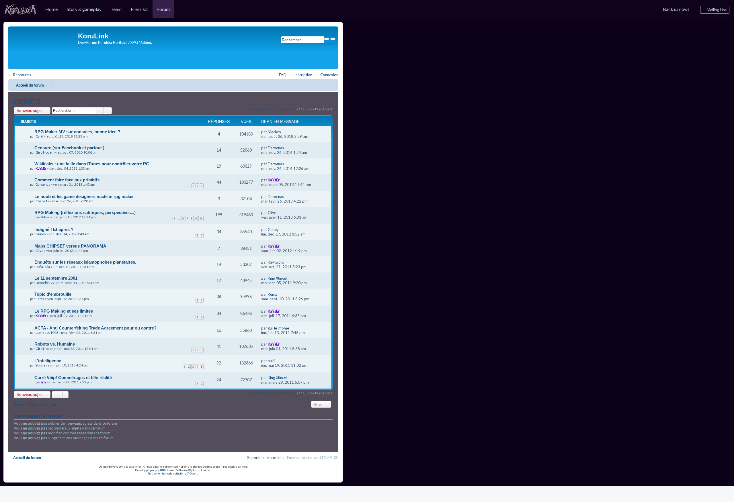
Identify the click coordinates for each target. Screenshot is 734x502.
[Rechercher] (326, 39)
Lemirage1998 (47, 332)
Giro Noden (45, 152)
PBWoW (112, 466)
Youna (40, 365)
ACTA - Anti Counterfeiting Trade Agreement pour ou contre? (95, 327)
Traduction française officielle (167, 473)
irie (43, 382)
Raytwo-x (276, 262)
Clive (272, 212)
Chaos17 (42, 201)
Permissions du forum (37, 417)
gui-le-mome (278, 328)
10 (201, 218)
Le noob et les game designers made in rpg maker (84, 196)
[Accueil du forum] (43, 46)
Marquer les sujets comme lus (273, 109)
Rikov (45, 217)
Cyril (39, 136)
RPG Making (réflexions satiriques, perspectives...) (85, 212)
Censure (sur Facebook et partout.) (69, 147)
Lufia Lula (43, 266)
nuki (271, 360)
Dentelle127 (45, 283)
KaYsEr (41, 168)
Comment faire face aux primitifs (66, 179)
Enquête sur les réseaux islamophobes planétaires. (85, 262)
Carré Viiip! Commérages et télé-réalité (73, 377)
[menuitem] (20, 9)
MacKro (274, 132)
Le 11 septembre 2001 (55, 278)
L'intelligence (47, 360)
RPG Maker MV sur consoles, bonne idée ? (77, 131)
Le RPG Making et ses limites (63, 311)
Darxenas (276, 148)
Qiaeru (194, 473)
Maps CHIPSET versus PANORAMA (70, 246)
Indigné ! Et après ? (53, 229)
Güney (41, 234)
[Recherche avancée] (332, 39)
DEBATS (27, 101)
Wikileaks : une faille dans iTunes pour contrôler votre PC (91, 163)
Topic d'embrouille (52, 294)
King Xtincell (278, 278)
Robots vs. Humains (54, 344)
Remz (40, 299)
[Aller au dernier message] (284, 132)
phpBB (159, 470)
